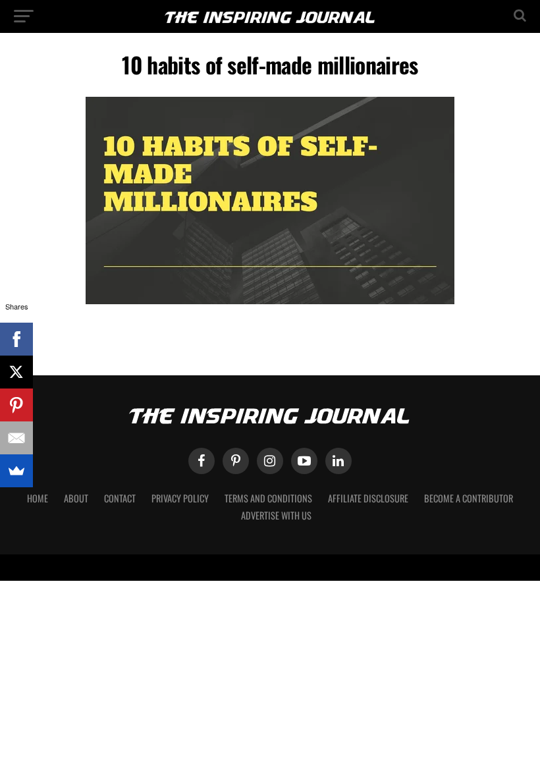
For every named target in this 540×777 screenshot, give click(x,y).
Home (37, 498)
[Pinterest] (16, 404)
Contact (120, 498)
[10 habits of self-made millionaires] (270, 300)
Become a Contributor (468, 498)
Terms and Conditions (268, 498)
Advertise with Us (276, 515)
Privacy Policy (180, 498)
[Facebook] (16, 339)
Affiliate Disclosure (368, 498)
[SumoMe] (16, 470)
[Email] (16, 437)
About (76, 498)
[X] (16, 372)
